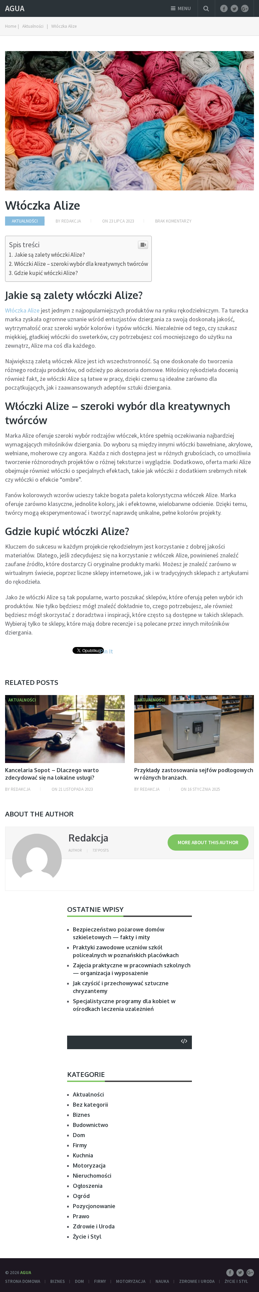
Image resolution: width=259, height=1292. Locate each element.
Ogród (81, 1196)
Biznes (81, 1114)
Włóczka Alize (22, 310)
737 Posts (100, 850)
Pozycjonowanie (94, 1206)
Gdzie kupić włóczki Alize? (46, 273)
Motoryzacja (89, 1165)
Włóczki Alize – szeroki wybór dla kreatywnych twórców (81, 264)
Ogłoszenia (88, 1185)
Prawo (81, 1216)
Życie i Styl (87, 1236)
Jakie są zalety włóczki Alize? (49, 254)
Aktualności (25, 221)
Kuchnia (83, 1155)
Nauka (162, 1281)
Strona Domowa (22, 1281)
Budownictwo (90, 1125)
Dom (79, 1135)
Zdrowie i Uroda (94, 1226)
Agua (14, 8)
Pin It (106, 651)
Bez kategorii (90, 1104)
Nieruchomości (92, 1175)
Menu (184, 8)
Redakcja (71, 221)
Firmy (80, 1145)
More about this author (208, 842)
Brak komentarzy (173, 221)
